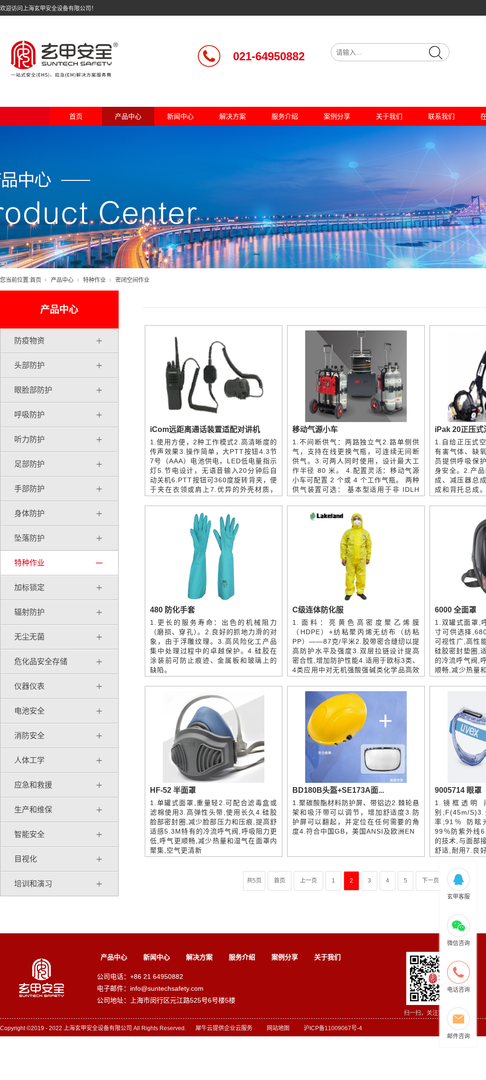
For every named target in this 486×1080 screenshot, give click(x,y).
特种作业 (94, 280)
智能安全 (29, 834)
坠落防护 (29, 538)
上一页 (308, 880)
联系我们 (441, 116)
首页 (76, 116)
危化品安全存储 (40, 661)
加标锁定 (29, 587)
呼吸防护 (29, 415)
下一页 (430, 880)
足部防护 (29, 464)
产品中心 (128, 116)
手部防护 (29, 489)
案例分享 (337, 116)
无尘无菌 (29, 637)
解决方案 (232, 116)
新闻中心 (180, 116)
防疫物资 (29, 341)
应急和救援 (33, 785)
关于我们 (389, 116)
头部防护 (29, 365)
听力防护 (29, 439)
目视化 (25, 859)
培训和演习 (33, 884)
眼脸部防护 (33, 390)
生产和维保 (33, 810)
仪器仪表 (29, 686)
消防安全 (29, 736)
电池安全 (29, 711)
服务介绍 (284, 116)
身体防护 (29, 513)
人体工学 (29, 760)
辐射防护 (29, 612)
